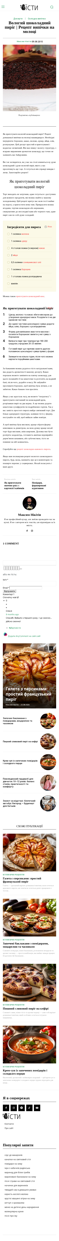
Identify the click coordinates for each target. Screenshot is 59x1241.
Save (46, 121)
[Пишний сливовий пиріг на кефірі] (48, 741)
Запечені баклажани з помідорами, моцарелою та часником (17, 721)
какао (42, 248)
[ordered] (14, 568)
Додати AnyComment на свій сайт (24, 636)
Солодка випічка (37, 18)
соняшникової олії (32, 262)
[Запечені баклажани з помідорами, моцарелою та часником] (48, 721)
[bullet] (16, 568)
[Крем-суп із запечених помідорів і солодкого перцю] (48, 762)
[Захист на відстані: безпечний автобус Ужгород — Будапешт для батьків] (48, 803)
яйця (15, 255)
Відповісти (16, 628)
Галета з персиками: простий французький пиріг (28, 694)
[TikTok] (29, 1108)
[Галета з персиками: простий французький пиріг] (29, 675)
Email (6, 588)
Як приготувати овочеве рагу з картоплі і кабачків (14, 485)
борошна (25, 269)
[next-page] (51, 648)
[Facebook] (27, 530)
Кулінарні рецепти (13, 875)
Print (50, 226)
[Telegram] (21, 1108)
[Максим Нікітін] (29, 503)
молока (25, 234)
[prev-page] (46, 648)
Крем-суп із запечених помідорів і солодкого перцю (20, 762)
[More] (52, 121)
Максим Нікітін (24, 41)
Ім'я (5, 579)
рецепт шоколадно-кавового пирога (33, 449)
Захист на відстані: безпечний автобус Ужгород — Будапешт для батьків (19, 803)
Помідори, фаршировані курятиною (39, 485)
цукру (24, 241)
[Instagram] (32, 530)
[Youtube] (37, 1108)
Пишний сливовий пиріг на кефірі (20, 741)
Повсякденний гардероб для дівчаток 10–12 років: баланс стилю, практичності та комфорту (18, 783)
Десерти (18, 18)
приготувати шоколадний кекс (30, 296)
